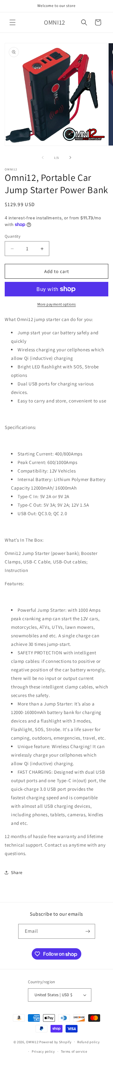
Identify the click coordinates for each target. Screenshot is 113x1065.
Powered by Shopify (55, 1041)
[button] (12, 22)
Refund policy (88, 1042)
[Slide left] (43, 157)
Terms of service (74, 1051)
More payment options (56, 304)
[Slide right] (70, 157)
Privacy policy (43, 1051)
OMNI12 (32, 1041)
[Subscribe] (88, 931)
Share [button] (17, 872)
